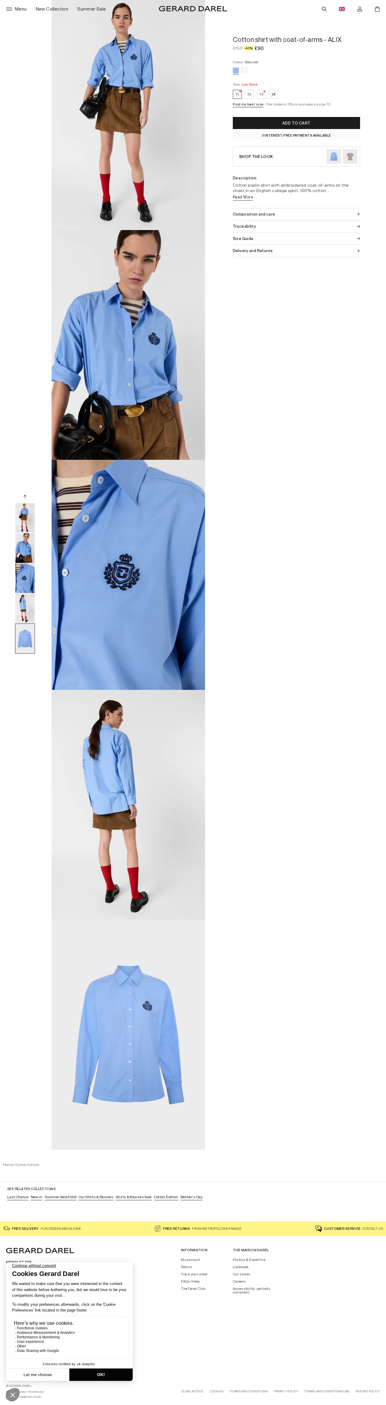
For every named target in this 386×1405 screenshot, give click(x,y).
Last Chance (17, 1197)
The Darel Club (193, 1288)
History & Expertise (249, 1259)
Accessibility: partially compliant (252, 1290)
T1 (239, 94)
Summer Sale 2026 (60, 1197)
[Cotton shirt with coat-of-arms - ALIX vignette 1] (25, 518)
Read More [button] (243, 196)
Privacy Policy (286, 1391)
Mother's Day (192, 1197)
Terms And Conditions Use (327, 1391)
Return (186, 1267)
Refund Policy (368, 1391)
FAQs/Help (190, 1281)
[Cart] (377, 9)
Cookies (216, 1391)
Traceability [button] (244, 226)
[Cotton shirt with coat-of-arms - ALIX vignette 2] (25, 548)
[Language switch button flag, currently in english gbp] (342, 9)
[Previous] (25, 496)
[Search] (324, 9)
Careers (239, 1281)
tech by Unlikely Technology (25, 1392)
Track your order (194, 1274)
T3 (262, 94)
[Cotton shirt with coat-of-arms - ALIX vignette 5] (25, 639)
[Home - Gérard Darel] (193, 9)
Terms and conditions (248, 1391)
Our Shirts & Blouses (96, 1197)
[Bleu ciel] (236, 71)
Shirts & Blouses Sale (134, 1197)
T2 (249, 94)
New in (36, 1197)
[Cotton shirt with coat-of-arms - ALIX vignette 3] (25, 578)
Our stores (242, 1274)
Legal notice (192, 1391)
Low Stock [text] (250, 84)
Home (8, 1164)
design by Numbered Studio (23, 1397)
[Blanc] (244, 71)
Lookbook (241, 1267)
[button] (248, 105)
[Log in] (359, 9)
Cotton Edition (27, 1164)
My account (190, 1259)
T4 (273, 94)
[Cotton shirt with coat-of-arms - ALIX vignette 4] (25, 608)
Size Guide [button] (243, 238)
